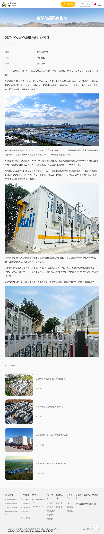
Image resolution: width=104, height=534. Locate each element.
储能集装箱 (25, 499)
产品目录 (25, 494)
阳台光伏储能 (25, 518)
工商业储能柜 (25, 503)
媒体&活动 (60, 496)
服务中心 (70, 496)
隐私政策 (86, 529)
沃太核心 (50, 507)
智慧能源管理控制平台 (86, 503)
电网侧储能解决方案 (12, 503)
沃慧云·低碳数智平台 (38, 500)
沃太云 (35, 494)
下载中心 (70, 503)
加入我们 (50, 519)
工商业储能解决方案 (12, 507)
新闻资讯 (59, 503)
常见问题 (70, 511)
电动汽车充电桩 (25, 512)
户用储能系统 (25, 507)
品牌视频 (70, 507)
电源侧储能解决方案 (12, 499)
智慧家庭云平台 (37, 506)
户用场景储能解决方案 (12, 512)
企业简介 (50, 503)
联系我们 (50, 515)
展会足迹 (59, 507)
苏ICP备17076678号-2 (49, 529)
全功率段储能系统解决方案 (87, 496)
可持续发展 (51, 511)
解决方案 (9, 494)
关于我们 (50, 496)
